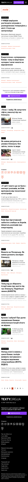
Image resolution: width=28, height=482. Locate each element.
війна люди (10, 307)
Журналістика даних (7, 448)
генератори (10, 130)
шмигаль (23, 243)
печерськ (19, 273)
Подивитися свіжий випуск (14, 99)
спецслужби (18, 380)
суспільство (5, 274)
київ (14, 48)
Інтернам (3, 458)
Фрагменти (5, 17)
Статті (3, 106)
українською (13, 476)
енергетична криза (7, 48)
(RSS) (6, 436)
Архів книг (4, 470)
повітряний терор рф (10, 211)
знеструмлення (22, 162)
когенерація (21, 341)
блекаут (4, 80)
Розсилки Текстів (6, 440)
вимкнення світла (11, 162)
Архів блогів (4, 468)
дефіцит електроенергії (14, 46)
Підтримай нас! (5, 462)
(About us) (9, 434)
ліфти (3, 132)
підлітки (12, 380)
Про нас (3, 434)
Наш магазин (5, 464)
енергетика (18, 130)
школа (24, 380)
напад (6, 380)
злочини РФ (23, 209)
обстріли (13, 273)
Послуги (3, 450)
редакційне (8, 308)
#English (3, 444)
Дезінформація (5, 454)
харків (18, 243)
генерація (4, 46)
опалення (19, 82)
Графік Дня (4, 466)
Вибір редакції (5, 442)
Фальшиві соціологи (7, 452)
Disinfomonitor (5, 456)
